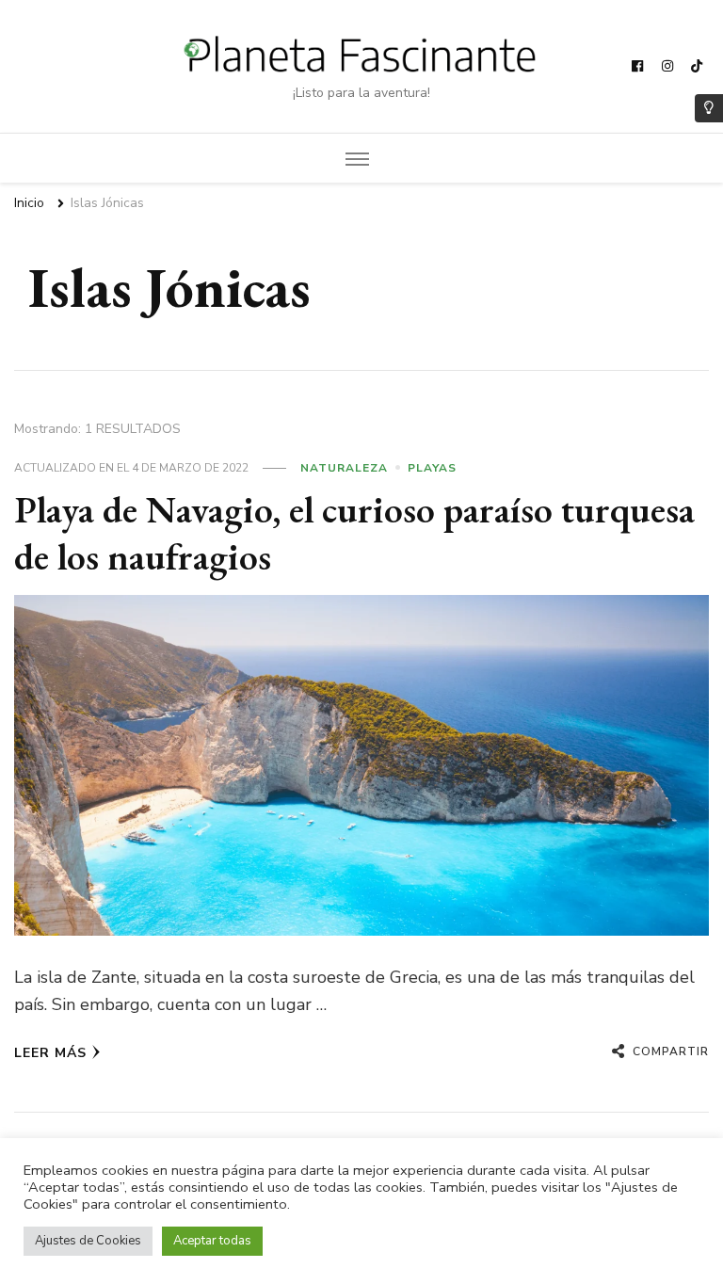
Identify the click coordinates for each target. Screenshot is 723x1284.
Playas (432, 467)
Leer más (50, 1053)
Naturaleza (344, 467)
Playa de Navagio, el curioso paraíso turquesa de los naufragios (354, 533)
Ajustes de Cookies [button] (88, 1240)
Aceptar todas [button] (212, 1240)
